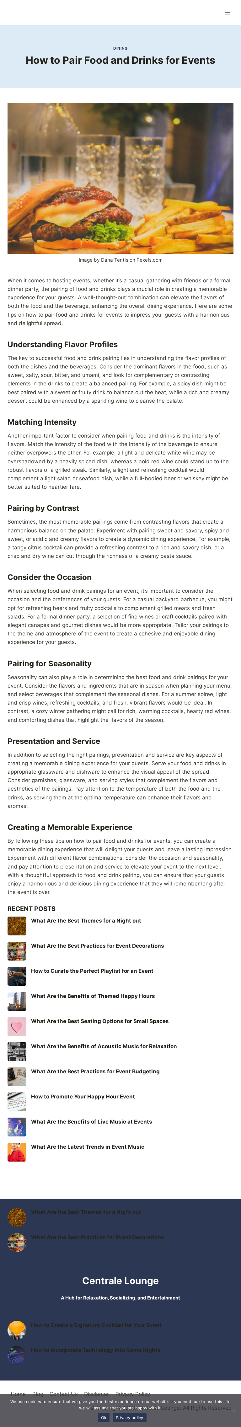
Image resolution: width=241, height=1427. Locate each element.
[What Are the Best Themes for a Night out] (17, 926)
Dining (120, 48)
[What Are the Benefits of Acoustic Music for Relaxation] (17, 1051)
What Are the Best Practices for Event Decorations (97, 946)
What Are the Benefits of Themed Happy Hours (93, 996)
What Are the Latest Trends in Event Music (87, 1147)
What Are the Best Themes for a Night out (86, 921)
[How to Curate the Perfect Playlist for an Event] (17, 976)
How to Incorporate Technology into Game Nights (96, 1350)
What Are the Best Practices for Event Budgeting (95, 1071)
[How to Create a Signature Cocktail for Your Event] (17, 1330)
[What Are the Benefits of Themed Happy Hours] (17, 1001)
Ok (104, 1417)
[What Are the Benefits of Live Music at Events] (17, 1127)
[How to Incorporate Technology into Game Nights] (17, 1355)
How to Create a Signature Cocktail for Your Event (96, 1325)
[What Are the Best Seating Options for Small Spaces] (17, 1026)
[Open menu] (227, 12)
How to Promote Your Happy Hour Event (83, 1096)
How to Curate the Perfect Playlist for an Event (92, 971)
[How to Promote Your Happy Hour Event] (17, 1101)
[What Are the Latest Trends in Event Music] (17, 1152)
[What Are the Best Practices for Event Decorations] (17, 951)
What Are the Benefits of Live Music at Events (91, 1122)
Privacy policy (129, 1417)
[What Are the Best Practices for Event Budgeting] (17, 1076)
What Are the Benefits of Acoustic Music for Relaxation (104, 1046)
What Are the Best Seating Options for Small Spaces (100, 1021)
